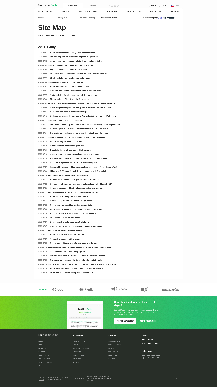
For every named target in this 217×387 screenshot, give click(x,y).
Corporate (112, 12)
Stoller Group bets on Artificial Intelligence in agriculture (74, 57)
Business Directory (87, 18)
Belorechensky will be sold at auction (66, 141)
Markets (66, 12)
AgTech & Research (88, 12)
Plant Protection (113, 352)
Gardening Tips (113, 341)
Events (41, 18)
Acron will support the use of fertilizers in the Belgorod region (76, 268)
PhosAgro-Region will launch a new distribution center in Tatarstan (78, 74)
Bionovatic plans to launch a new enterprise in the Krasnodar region (79, 133)
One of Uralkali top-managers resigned (66, 230)
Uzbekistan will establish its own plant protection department (76, 226)
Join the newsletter (125, 321)
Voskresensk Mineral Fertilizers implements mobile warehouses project (80, 247)
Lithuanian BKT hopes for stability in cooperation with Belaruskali (78, 171)
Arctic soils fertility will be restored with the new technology (75, 95)
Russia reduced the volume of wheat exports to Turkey (73, 243)
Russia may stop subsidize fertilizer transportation (71, 205)
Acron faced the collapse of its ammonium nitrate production (76, 209)
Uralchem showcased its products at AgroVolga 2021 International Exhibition (83, 116)
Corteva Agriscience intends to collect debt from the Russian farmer (79, 129)
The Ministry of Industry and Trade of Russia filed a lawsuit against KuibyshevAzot (85, 125)
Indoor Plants (112, 355)
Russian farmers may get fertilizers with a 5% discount (73, 213)
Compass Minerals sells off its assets (66, 120)
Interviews (155, 12)
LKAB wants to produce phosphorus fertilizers (70, 78)
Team (40, 345)
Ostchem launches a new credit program (67, 251)
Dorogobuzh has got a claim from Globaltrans (69, 222)
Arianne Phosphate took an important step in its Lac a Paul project (78, 158)
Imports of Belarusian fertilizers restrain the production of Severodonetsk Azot (83, 167)
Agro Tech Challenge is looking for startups (68, 112)
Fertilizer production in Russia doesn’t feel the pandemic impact (77, 256)
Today (40, 35)
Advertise (42, 348)
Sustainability (134, 12)
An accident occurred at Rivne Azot (65, 239)
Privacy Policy (44, 359)
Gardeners (93, 6)
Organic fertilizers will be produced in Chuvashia (70, 150)
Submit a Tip (43, 355)
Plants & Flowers (114, 345)
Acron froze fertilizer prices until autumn (67, 235)
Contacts (42, 352)
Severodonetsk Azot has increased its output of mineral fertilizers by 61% (81, 184)
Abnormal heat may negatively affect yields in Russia (72, 53)
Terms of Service (45, 362)
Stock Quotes (62, 18)
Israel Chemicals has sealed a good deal (67, 146)
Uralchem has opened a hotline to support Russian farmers (75, 91)
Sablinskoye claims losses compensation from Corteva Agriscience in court (82, 103)
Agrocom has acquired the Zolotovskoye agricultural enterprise (77, 188)
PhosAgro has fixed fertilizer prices (65, 218)
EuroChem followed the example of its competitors (71, 273)
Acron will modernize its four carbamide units (69, 86)
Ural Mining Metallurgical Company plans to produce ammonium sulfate (80, 108)
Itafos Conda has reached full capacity (66, 82)
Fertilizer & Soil (113, 348)
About (40, 341)
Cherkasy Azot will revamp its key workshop (69, 175)
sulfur (115, 17)
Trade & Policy (45, 12)
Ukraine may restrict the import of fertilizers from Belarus (74, 192)
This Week (60, 35)
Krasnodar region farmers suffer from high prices (71, 201)
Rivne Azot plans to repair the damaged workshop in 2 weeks (76, 260)
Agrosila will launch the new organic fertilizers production (74, 180)
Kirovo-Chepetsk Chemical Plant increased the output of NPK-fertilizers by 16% (84, 264)
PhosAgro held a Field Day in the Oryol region (69, 99)
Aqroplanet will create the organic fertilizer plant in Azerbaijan (76, 61)
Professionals (72, 6)
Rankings (174, 12)
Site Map (52, 27)
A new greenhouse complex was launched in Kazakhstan (74, 154)
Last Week (70, 35)
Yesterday (49, 35)
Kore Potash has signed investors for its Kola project (72, 65)
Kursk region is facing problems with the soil (69, 196)
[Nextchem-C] (166, 17)
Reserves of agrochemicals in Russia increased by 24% (74, 163)
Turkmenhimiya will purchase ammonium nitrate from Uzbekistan (77, 137)
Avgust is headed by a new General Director (68, 70)
